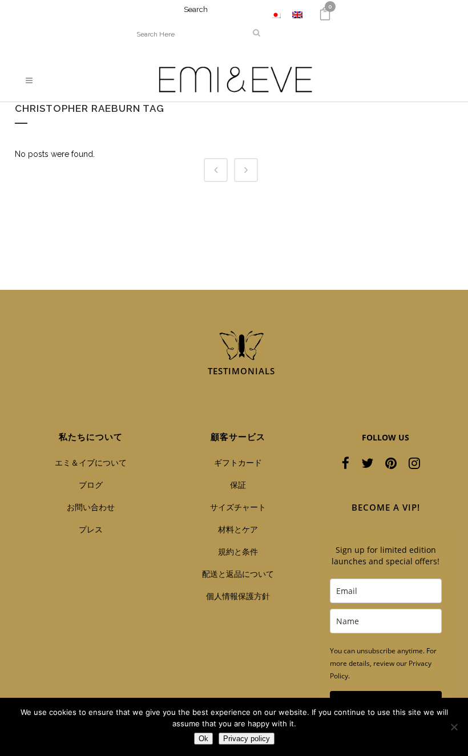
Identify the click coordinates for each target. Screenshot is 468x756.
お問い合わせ (91, 507)
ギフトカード (238, 462)
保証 (238, 484)
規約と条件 (238, 551)
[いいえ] (453, 727)
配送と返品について (238, 573)
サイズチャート (238, 507)
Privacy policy (246, 738)
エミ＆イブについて (91, 462)
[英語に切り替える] (297, 14)
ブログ (91, 484)
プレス (91, 529)
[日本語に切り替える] (276, 14)
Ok (203, 738)
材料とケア (238, 529)
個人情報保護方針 (238, 596)
